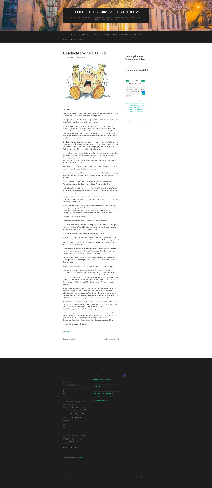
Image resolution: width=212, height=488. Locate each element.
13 (138, 89)
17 (130, 91)
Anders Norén (138, 477)
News (115, 34)
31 (130, 96)
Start (65, 34)
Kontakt (81, 39)
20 (138, 91)
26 (136, 94)
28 (141, 94)
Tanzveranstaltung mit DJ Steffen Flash (135, 105)
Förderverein (84, 34)
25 (133, 94)
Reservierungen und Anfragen (131, 34)
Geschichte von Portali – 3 (111, 338)
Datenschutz (96, 386)
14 (141, 89)
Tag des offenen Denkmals (132, 107)
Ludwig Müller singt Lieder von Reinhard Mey (137, 103)
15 (143, 89)
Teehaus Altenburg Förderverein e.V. (106, 12)
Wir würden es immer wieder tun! (134, 109)
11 (133, 89)
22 (143, 91)
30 (127, 96)
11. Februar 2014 (68, 57)
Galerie (106, 34)
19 (136, 91)
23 (127, 94)
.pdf (144, 121)
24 (130, 94)
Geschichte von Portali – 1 (71, 338)
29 (143, 93)
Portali (68, 331)
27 (138, 94)
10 (130, 89)
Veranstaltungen (69, 39)
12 (136, 89)
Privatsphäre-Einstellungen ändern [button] (103, 393)
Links (94, 389)
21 (141, 91)
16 (127, 91)
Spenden (96, 34)
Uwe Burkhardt (81, 57)
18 (133, 91)
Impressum (96, 383)
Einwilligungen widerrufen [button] (100, 400)
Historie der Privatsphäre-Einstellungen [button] (104, 396)
